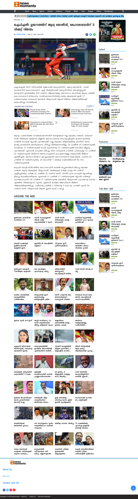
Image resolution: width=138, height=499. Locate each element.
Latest (102, 50)
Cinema (50, 11)
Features (59, 11)
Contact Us (32, 496)
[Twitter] (7, 490)
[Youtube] (14, 490)
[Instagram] (10, 490)
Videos (98, 11)
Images (90, 11)
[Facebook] (4, 490)
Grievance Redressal (44, 496)
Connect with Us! (11, 483)
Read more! (6, 476)
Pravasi (68, 11)
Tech (83, 11)
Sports (42, 11)
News (34, 11)
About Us (7, 470)
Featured (103, 142)
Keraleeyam (109, 11)
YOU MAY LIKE (106, 189)
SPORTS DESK (21, 35)
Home (27, 11)
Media (76, 11)
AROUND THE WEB (24, 196)
